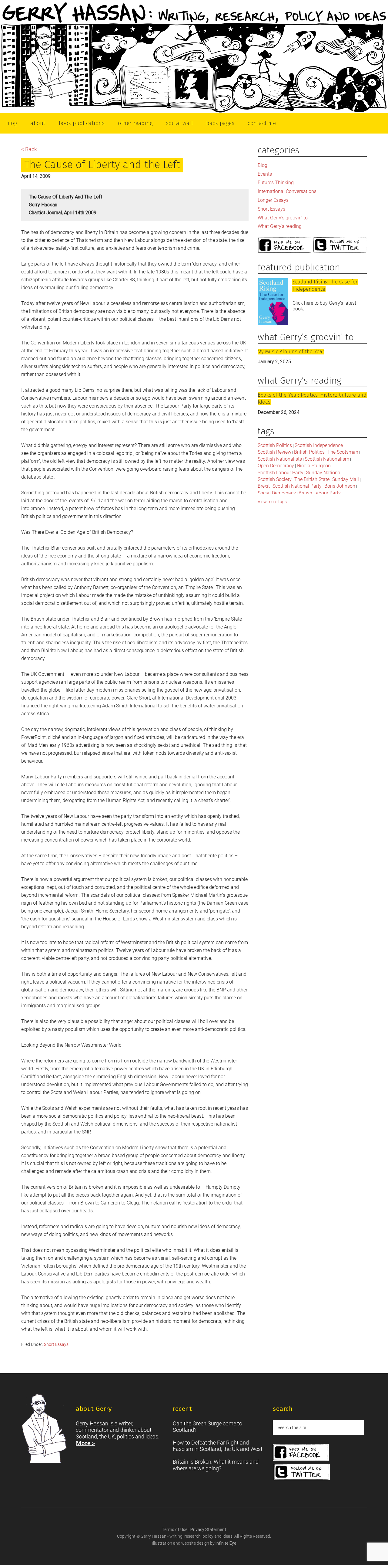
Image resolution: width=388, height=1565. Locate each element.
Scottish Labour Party (280, 473)
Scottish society (275, 479)
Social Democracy (277, 493)
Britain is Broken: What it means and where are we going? (216, 1465)
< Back (29, 149)
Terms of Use (175, 1529)
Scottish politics (275, 445)
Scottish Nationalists (280, 459)
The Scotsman (342, 452)
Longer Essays (273, 200)
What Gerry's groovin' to (283, 218)
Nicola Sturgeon (314, 466)
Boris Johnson (339, 486)
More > (85, 1443)
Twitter (340, 245)
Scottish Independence (319, 445)
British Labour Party (320, 493)
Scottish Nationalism (327, 459)
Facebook (285, 245)
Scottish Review (274, 452)
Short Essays (56, 1344)
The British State (311, 479)
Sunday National (324, 473)
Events (265, 174)
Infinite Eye (226, 1543)
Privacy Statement (208, 1529)
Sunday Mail (345, 479)
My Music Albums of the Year (291, 351)
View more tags (272, 501)
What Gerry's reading (280, 226)
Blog (262, 165)
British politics (309, 452)
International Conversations (287, 191)
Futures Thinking (276, 182)
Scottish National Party (297, 486)
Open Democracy (276, 466)
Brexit (264, 486)
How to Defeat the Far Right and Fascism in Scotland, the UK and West (218, 1445)
